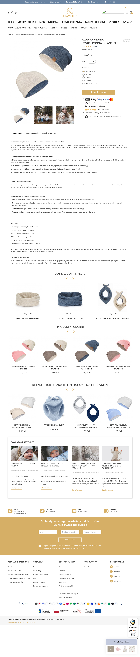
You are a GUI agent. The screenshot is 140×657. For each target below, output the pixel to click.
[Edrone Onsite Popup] (70, 328)
